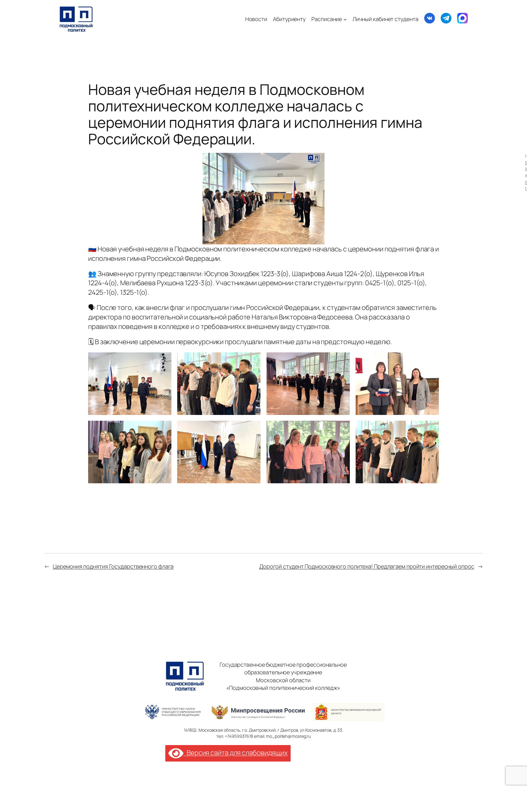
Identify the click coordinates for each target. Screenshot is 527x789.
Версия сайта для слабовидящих (235, 752)
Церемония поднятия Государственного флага (113, 566)
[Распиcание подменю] (345, 19)
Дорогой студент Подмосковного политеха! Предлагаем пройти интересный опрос (366, 566)
